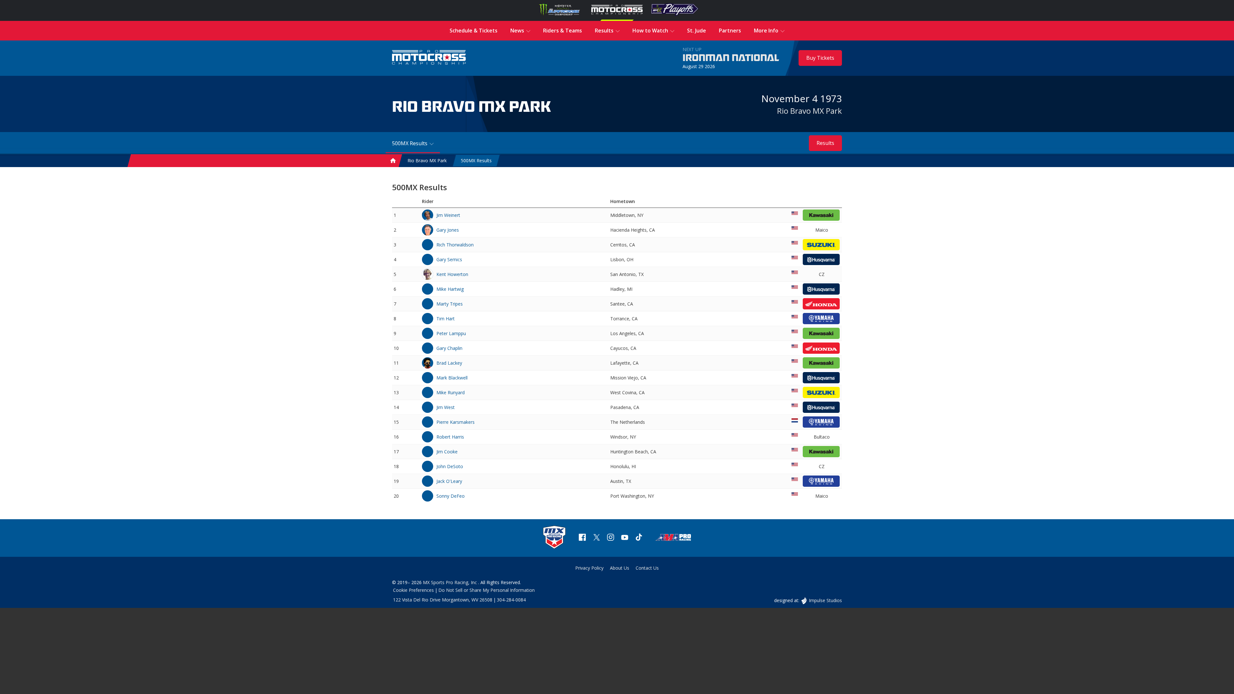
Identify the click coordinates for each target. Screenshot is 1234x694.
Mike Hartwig (450, 289)
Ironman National (731, 58)
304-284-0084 (511, 600)
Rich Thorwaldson (455, 245)
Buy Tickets (820, 57)
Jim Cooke (447, 452)
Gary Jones (447, 230)
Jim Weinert (448, 215)
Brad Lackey (449, 363)
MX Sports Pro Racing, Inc (450, 582)
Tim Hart (445, 319)
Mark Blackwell (452, 378)
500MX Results (476, 161)
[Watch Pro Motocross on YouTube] (625, 538)
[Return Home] (429, 58)
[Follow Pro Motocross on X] (596, 538)
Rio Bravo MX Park (809, 110)
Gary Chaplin (449, 348)
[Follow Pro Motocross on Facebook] (582, 538)
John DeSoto (449, 466)
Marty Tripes (449, 304)
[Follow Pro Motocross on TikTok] (639, 538)
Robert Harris (450, 437)
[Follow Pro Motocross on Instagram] (611, 538)
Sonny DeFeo (450, 496)
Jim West (445, 407)
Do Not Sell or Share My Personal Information (486, 590)
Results (825, 143)
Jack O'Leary (449, 481)
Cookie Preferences (413, 590)
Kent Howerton (452, 274)
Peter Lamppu (451, 333)
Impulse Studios (825, 600)
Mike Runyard (450, 392)
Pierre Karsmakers (455, 422)
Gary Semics (449, 259)
